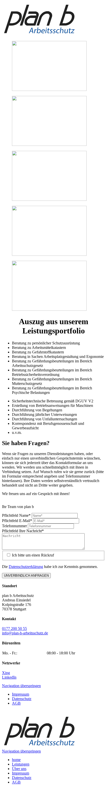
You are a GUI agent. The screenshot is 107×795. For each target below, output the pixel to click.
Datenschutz (21, 699)
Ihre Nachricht (23, 531)
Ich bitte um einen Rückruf (33, 555)
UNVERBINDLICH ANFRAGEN (26, 575)
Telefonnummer (15, 526)
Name (16, 515)
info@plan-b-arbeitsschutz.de (25, 633)
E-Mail (17, 521)
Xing (6, 673)
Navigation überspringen (21, 686)
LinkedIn (9, 677)
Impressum (20, 694)
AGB (16, 703)
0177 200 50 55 (14, 628)
